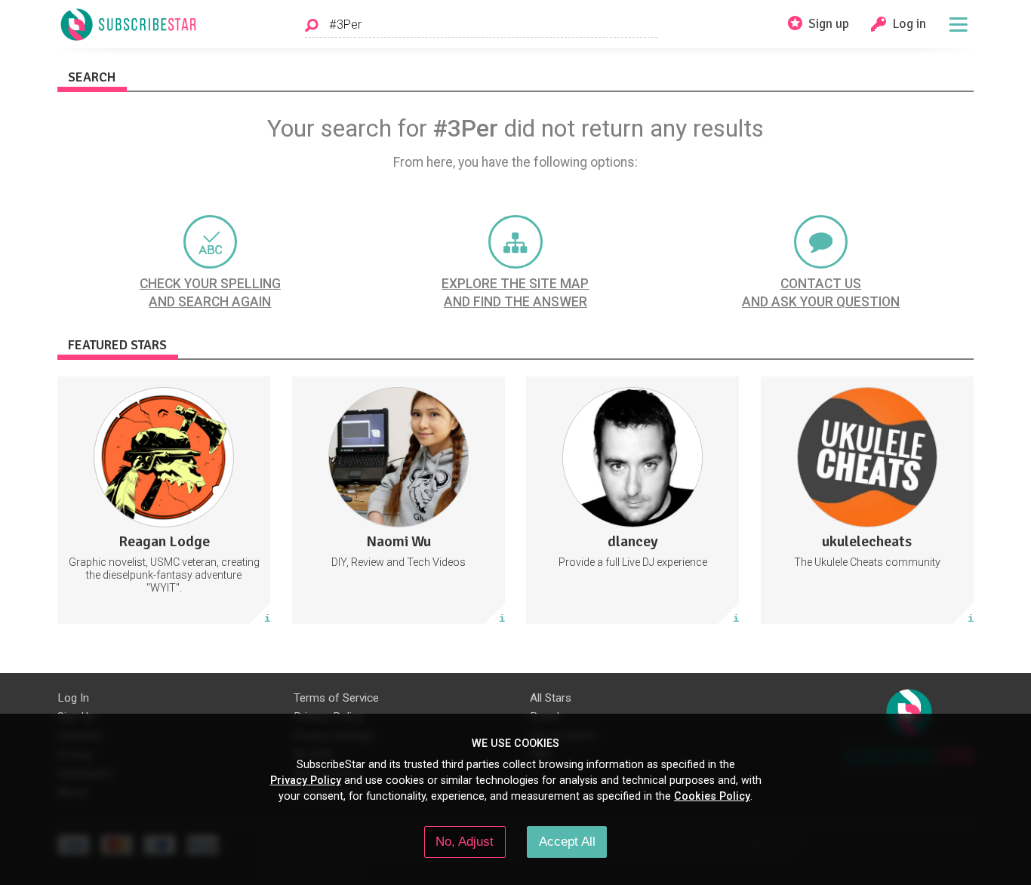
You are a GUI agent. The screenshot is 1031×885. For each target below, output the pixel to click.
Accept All (567, 841)
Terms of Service (336, 698)
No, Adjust (464, 841)
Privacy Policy (305, 780)
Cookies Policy (712, 796)
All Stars (550, 698)
